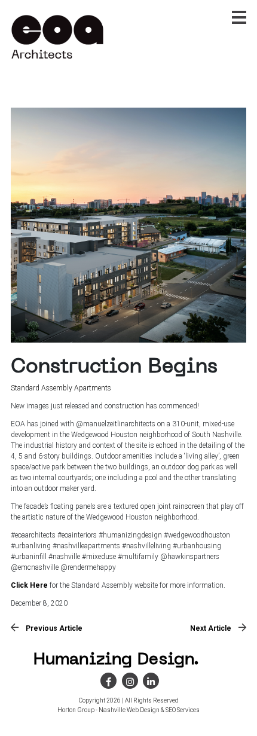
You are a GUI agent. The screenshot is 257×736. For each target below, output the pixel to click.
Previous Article (54, 628)
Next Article (210, 628)
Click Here (29, 585)
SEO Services (183, 710)
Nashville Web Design (129, 710)
